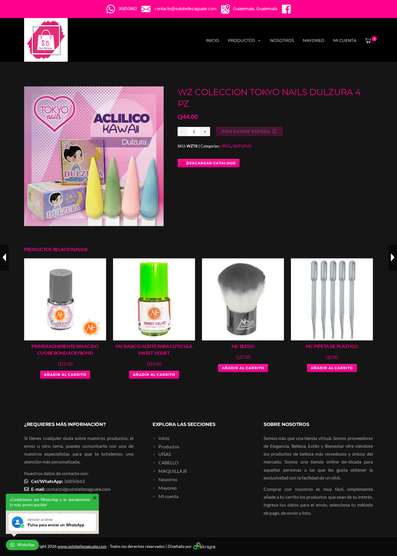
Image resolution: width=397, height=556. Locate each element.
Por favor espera (246, 131)
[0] (367, 40)
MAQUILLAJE (172, 471)
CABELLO (168, 462)
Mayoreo (313, 40)
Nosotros (282, 40)
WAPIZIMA (242, 146)
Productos (241, 40)
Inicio (212, 40)
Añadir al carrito (65, 374)
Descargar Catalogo (210, 163)
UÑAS (226, 146)
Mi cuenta (344, 40)
